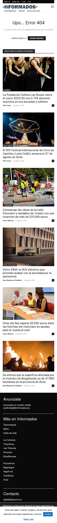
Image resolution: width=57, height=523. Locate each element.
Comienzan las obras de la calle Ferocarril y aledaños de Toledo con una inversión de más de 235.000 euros (28, 213)
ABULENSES (7, 370)
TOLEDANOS (8, 205)
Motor (6, 428)
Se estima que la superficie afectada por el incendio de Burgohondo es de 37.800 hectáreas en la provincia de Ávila (28, 378)
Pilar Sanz (7, 105)
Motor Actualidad (10, 265)
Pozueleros (9, 463)
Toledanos (8, 475)
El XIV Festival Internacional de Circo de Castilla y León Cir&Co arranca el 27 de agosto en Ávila (28, 154)
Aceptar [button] (48, 514)
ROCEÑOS (7, 90)
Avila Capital (8, 145)
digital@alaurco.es (12, 499)
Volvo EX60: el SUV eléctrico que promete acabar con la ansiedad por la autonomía (27, 273)
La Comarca (9, 439)
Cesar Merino (8, 220)
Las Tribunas (9, 448)
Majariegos (8, 467)
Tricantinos (8, 444)
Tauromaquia (9, 424)
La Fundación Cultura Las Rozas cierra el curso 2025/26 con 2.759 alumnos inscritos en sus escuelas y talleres (27, 98)
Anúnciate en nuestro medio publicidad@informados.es (17, 406)
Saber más (28, 519)
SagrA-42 (8, 471)
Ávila (5, 479)
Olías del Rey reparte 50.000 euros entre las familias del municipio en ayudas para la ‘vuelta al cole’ (28, 327)
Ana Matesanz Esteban (12, 280)
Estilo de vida (10, 433)
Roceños (7, 452)
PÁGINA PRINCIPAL (37, 38)
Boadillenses (9, 456)
